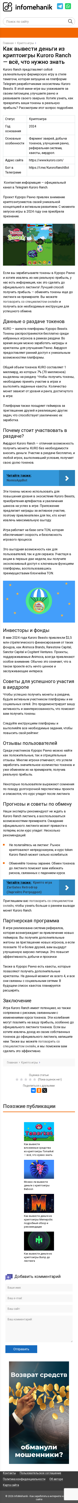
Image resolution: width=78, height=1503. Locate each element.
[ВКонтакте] (33, 1090)
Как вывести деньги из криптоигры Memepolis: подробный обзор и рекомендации (38, 1221)
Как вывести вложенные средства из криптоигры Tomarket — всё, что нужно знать (39, 1149)
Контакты (9, 1473)
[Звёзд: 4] (30, 1079)
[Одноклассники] (39, 1090)
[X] (44, 1090)
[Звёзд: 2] (21, 1079)
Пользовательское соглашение (40, 1473)
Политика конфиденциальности (24, 1479)
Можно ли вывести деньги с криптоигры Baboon (37, 1185)
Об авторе (56, 1479)
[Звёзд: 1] (17, 1079)
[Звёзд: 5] (35, 1079)
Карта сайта (11, 1485)
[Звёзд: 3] (26, 1079)
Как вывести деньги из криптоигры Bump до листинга (38, 1257)
